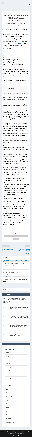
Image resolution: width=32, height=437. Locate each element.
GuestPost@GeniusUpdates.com (16, 435)
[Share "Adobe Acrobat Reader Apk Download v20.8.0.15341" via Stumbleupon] (26, 235)
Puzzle (7, 400)
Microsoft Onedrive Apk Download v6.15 (14, 272)
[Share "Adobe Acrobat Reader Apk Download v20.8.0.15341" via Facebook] (5, 235)
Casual (8, 371)
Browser (8, 363)
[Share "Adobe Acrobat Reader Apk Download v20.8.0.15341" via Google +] (11, 235)
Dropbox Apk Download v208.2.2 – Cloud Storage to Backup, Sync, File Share (14, 264)
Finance (8, 382)
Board (7, 360)
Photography (9, 393)
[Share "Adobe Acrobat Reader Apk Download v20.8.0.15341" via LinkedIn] (20, 235)
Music (7, 389)
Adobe (20, 43)
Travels (8, 415)
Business (8, 367)
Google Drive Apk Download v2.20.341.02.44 (15, 279)
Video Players (9, 418)
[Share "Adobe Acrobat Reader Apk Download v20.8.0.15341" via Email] (14, 238)
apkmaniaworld (14, 23)
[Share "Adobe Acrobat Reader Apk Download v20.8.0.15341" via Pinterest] (17, 235)
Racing (8, 404)
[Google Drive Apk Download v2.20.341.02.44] (16, 276)
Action (7, 352)
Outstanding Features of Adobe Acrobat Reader (14, 93)
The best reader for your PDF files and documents (15, 92)
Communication (10, 374)
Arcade (8, 356)
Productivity (16, 25)
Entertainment (10, 378)
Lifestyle (8, 385)
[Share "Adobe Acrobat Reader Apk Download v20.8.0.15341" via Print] (17, 238)
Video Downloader (11, 422)
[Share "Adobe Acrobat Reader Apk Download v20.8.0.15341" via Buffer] (23, 235)
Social (7, 407)
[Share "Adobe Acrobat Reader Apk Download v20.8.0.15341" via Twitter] (8, 235)
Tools (7, 411)
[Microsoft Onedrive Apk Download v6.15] (16, 269)
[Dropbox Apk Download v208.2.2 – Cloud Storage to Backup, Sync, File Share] (16, 261)
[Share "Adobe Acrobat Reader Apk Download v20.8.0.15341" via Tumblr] (14, 235)
